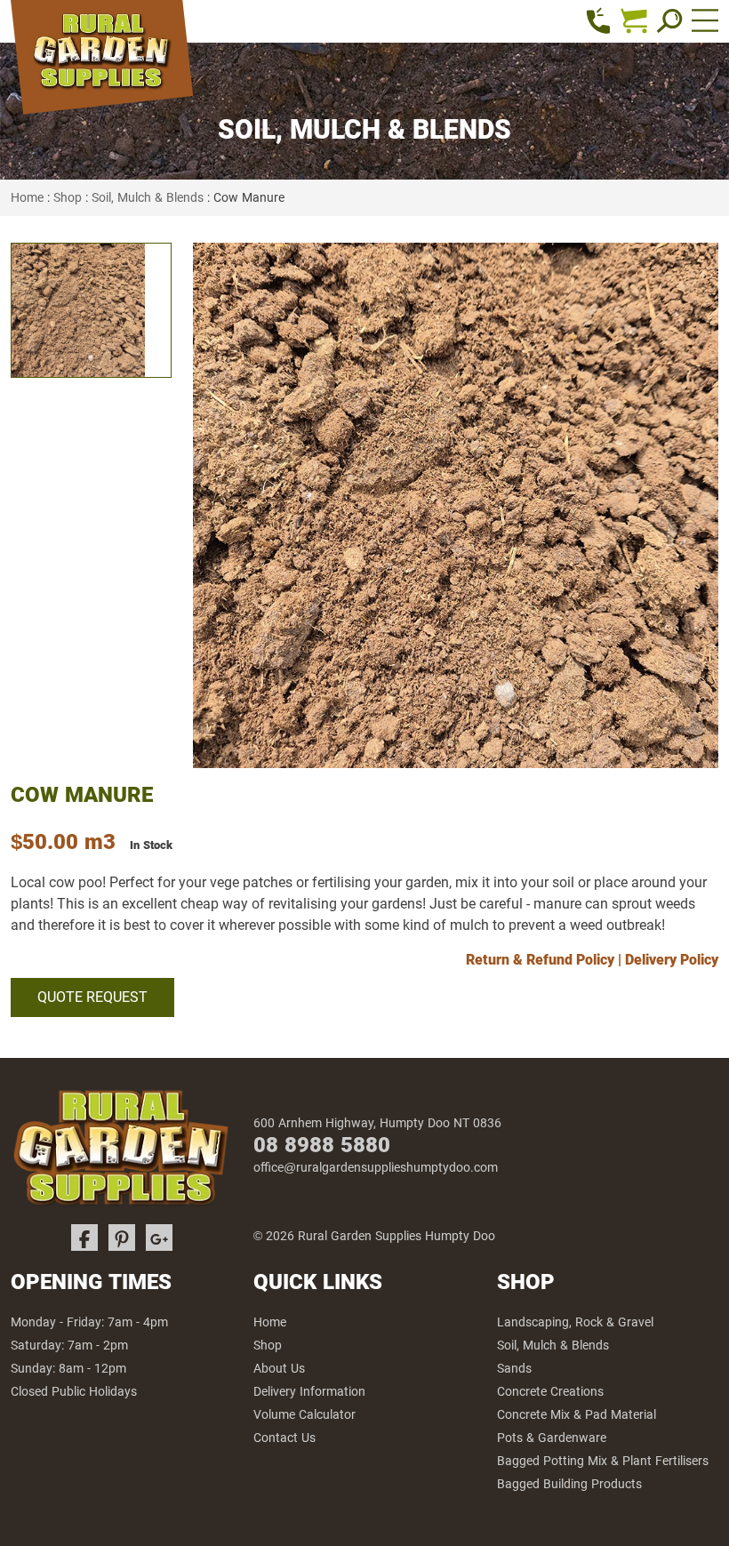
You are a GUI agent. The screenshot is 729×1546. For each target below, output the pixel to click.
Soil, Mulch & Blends (148, 197)
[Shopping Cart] (634, 20)
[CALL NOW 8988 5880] (598, 20)
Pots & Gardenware (551, 1437)
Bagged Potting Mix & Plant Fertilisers (603, 1461)
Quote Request (92, 997)
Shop (67, 197)
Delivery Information (309, 1391)
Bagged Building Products (569, 1484)
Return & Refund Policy (540, 959)
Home (27, 197)
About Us (279, 1368)
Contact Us (284, 1437)
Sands (514, 1368)
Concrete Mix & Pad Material (576, 1414)
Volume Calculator (304, 1414)
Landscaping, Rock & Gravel (575, 1322)
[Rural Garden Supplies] (102, 61)
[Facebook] (84, 1237)
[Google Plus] (159, 1237)
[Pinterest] (121, 1237)
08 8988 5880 (321, 1145)
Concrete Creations (550, 1391)
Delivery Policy (671, 959)
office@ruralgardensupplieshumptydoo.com (375, 1167)
